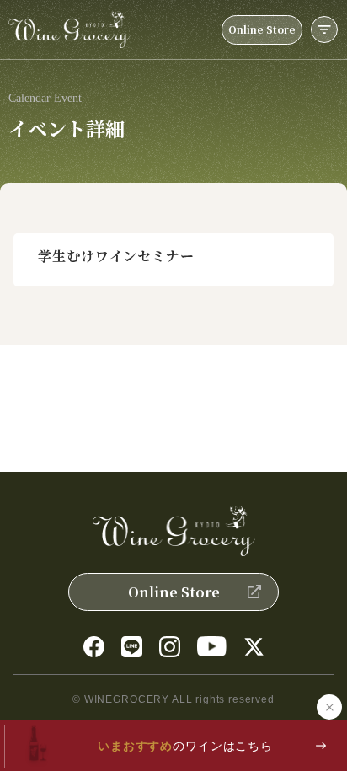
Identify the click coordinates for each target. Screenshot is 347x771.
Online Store (262, 29)
